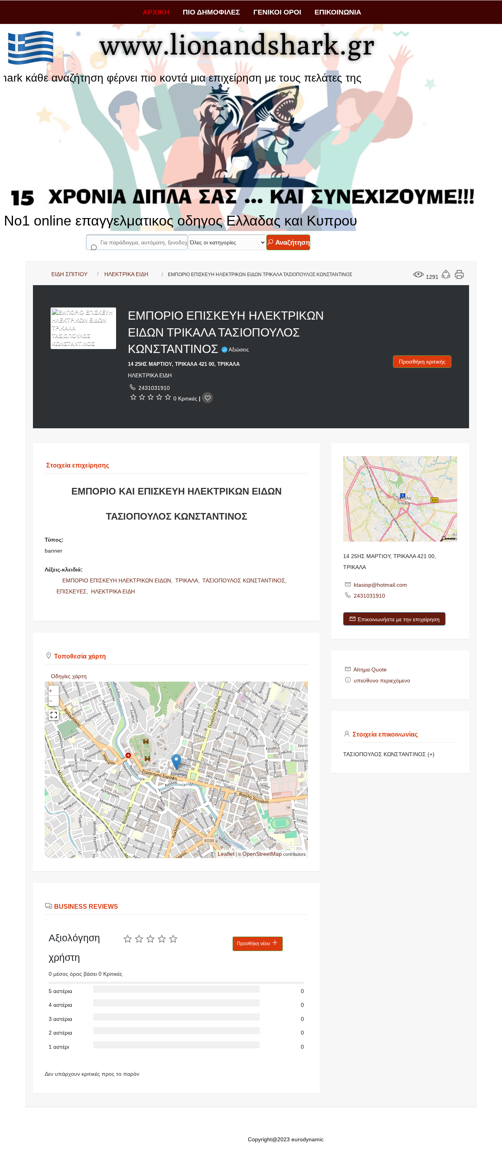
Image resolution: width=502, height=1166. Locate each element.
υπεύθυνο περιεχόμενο (382, 680)
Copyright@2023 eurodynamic (286, 1139)
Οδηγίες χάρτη (69, 676)
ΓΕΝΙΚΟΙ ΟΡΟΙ (277, 12)
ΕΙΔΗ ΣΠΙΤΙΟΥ (69, 274)
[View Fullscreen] (54, 715)
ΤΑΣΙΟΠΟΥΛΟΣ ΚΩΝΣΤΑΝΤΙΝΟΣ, (245, 580)
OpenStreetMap (262, 854)
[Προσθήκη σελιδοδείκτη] (207, 397)
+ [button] (50, 691)
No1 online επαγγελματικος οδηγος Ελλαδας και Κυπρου (180, 221)
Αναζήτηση (292, 242)
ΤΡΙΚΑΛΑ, (188, 580)
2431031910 (154, 388)
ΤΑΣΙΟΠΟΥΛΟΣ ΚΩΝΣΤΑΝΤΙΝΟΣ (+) (389, 754)
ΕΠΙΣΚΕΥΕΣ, (73, 591)
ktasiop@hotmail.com (380, 585)
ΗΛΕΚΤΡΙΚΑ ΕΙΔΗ (126, 274)
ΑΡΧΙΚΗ (156, 12)
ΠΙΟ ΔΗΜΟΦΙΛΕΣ (211, 12)
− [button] (50, 701)
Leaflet (226, 854)
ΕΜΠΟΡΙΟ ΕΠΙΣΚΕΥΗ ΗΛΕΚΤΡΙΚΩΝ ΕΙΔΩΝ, (118, 580)
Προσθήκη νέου (254, 943)
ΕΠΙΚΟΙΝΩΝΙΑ (338, 12)
